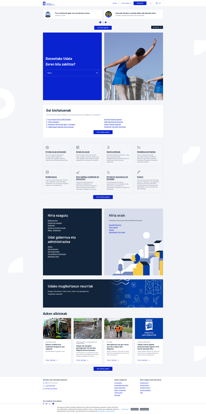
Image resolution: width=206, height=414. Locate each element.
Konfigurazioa (125, 409)
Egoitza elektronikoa (119, 388)
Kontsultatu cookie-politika (106, 411)
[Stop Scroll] (100, 22)
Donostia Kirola (144, 383)
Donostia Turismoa (145, 388)
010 (46, 383)
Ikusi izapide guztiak (103, 132)
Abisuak (111, 230)
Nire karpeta (125, 3)
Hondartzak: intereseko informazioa (115, 127)
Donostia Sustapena (145, 390)
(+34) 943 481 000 (50, 386)
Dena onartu (134, 409)
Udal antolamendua (54, 252)
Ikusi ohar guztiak (103, 28)
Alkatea (50, 247)
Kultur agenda (113, 227)
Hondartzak (51, 225)
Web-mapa (117, 395)
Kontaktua (140, 3)
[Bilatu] (97, 73)
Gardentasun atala (53, 257)
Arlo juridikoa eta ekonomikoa (57, 254)
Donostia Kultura (144, 385)
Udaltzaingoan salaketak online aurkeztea (61, 127)
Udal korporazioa (53, 249)
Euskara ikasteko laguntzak (112, 124)
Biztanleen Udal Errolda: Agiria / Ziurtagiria (61, 124)
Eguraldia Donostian (115, 225)
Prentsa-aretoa (118, 393)
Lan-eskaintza (118, 383)
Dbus (141, 393)
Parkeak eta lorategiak (55, 223)
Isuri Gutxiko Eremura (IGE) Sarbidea (59, 119)
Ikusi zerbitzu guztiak (103, 197)
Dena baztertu (144, 409)
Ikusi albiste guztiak (103, 369)
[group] (103, 293)
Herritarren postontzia (51, 389)
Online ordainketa (53, 122)
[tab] (103, 22)
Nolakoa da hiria (53, 221)
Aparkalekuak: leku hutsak (117, 232)
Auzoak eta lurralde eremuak (57, 228)
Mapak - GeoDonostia (54, 230)
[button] (116, 3)
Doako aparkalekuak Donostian (113, 122)
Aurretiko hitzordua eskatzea (113, 119)
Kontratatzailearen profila (121, 385)
